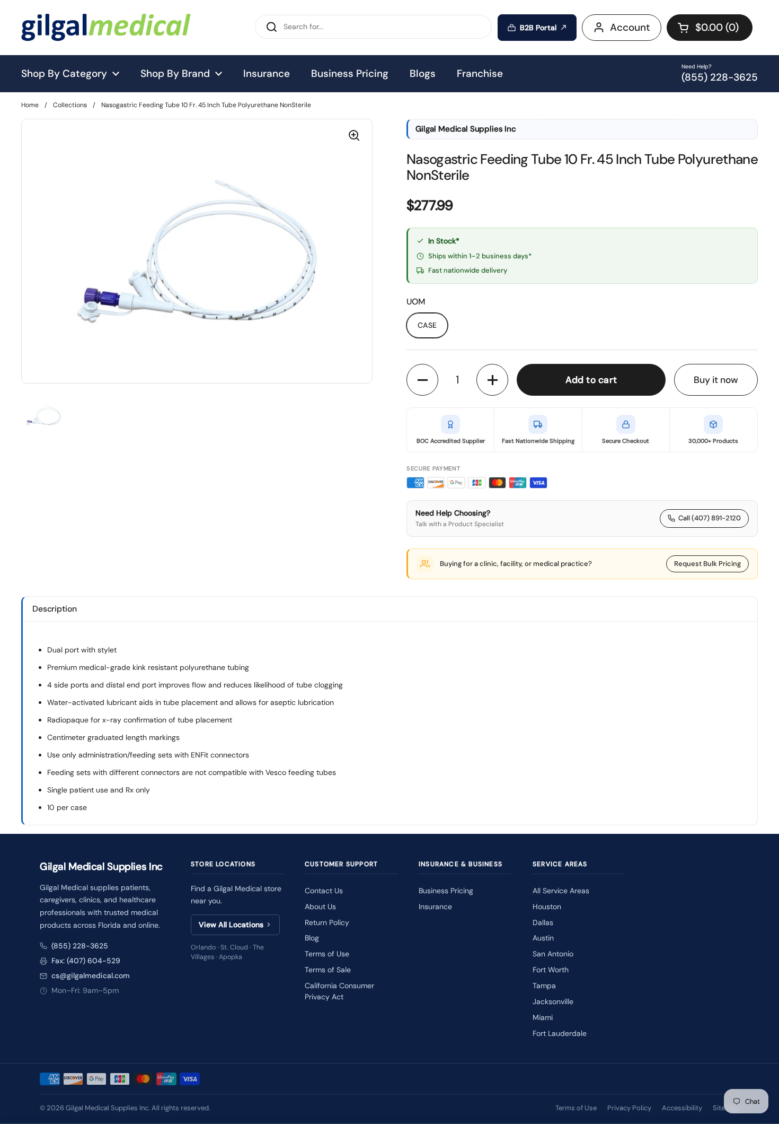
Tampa (544, 985)
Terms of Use (327, 954)
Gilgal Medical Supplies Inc (107, 1107)
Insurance (435, 906)
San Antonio (553, 954)
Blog (312, 938)
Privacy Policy (629, 1107)
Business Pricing (446, 890)
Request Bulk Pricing (707, 563)
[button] (710, 27)
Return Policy (327, 922)
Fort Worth (551, 969)
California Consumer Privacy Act (339, 991)
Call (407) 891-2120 (709, 517)
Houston (547, 906)
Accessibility (682, 1107)
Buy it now (716, 380)
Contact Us (324, 890)
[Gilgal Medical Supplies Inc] (106, 27)
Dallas (543, 922)
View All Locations (231, 924)
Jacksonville (553, 1001)
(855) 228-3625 (79, 946)
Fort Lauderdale (560, 1033)
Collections (70, 105)
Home (30, 105)
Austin (543, 938)
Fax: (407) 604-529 (85, 960)
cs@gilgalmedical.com (90, 975)
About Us (320, 906)
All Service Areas (561, 890)
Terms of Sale (328, 969)
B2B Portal (538, 27)
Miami (543, 1017)
